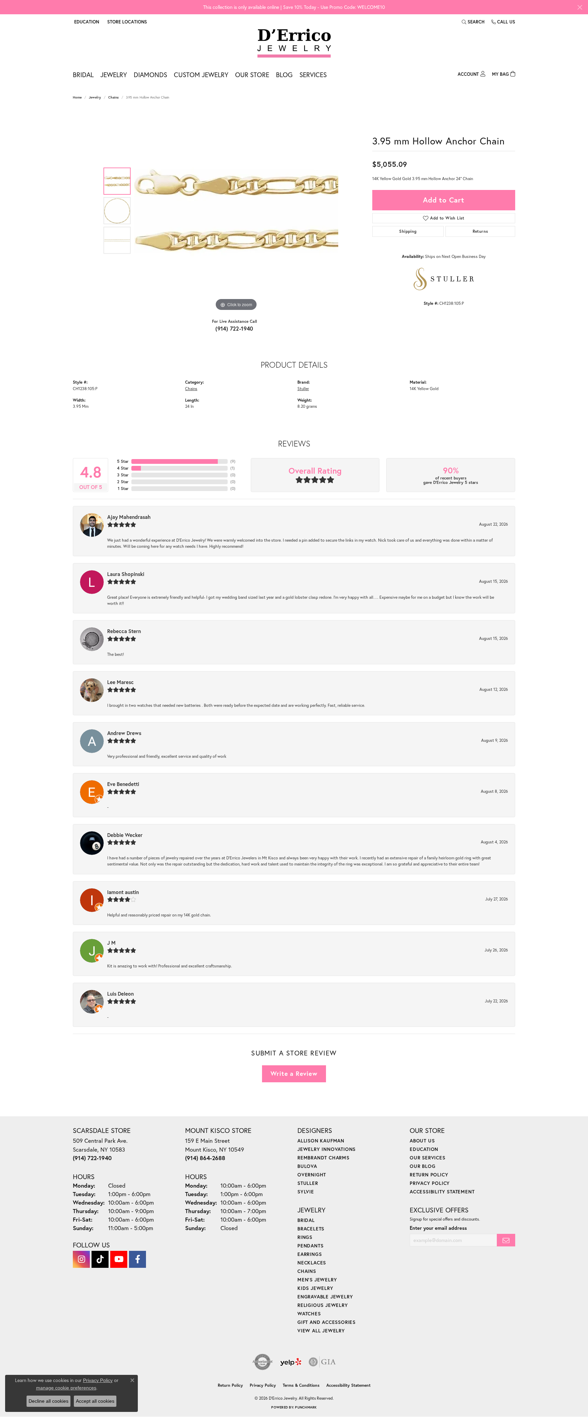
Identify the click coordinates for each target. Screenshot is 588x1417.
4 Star (123, 468)
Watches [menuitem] (309, 1313)
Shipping (407, 231)
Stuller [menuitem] (307, 1183)
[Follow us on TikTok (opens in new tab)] (100, 1259)
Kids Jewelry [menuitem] (315, 1288)
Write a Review (294, 1073)
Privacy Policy (430, 1183)
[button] (86, 22)
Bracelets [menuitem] (310, 1228)
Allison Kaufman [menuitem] (320, 1140)
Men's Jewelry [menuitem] (317, 1279)
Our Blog (422, 1166)
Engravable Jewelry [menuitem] (325, 1296)
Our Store (252, 74)
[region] (236, 211)
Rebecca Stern (124, 631)
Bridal (83, 74)
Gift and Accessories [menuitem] (326, 1322)
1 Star (123, 488)
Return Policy (429, 1174)
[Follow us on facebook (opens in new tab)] (137, 1259)
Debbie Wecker (125, 835)
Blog (284, 74)
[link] (126, 22)
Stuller (303, 388)
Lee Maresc (120, 682)
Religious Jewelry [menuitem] (322, 1305)
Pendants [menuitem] (310, 1245)
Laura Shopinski (125, 574)
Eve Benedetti (123, 784)
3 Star (123, 474)
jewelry (95, 97)
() (232, 461)
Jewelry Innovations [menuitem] (326, 1149)
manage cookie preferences (66, 1387)
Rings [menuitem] (304, 1237)
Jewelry (113, 74)
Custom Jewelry (201, 74)
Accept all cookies (95, 1401)
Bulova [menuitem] (307, 1166)
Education (424, 1149)
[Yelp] (291, 1362)
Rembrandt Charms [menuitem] (323, 1157)
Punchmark (305, 1407)
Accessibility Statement (442, 1191)
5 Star (123, 461)
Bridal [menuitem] (306, 1220)
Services (313, 74)
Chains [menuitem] (306, 1271)
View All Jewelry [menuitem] (321, 1330)
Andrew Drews (124, 733)
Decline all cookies (48, 1401)
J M (111, 942)
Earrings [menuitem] (309, 1254)
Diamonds (150, 74)
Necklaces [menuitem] (311, 1262)
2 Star (123, 481)
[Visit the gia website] (322, 1361)
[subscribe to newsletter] (506, 1240)
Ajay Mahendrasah (129, 516)
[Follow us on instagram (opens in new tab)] (81, 1259)
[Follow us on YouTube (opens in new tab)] (118, 1259)
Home (77, 97)
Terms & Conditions (301, 1385)
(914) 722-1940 (234, 328)
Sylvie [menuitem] (305, 1191)
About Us (422, 1140)
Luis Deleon (120, 993)
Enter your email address (438, 1228)
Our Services (427, 1157)
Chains (113, 97)
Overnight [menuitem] (311, 1174)
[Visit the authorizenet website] (262, 1361)
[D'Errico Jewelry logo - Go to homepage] (294, 43)
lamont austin (123, 892)
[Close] (579, 7)
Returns (480, 231)
